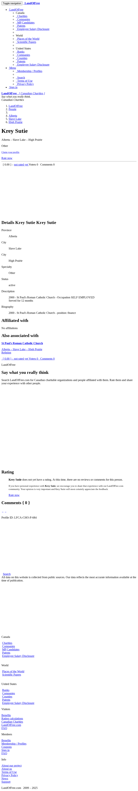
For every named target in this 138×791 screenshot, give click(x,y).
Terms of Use (24, 80)
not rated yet (21, 164)
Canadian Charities (12, 721)
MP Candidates (25, 22)
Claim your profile (10, 152)
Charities (21, 16)
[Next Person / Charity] (5, 510)
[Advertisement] (69, 191)
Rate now (6, 158)
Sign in (13, 87)
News (4, 778)
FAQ (4, 728)
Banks (20, 51)
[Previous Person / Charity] (2, 510)
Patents (20, 25)
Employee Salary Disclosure (32, 29)
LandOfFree (16, 9)
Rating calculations (12, 718)
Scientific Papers (26, 41)
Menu (12, 67)
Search (20, 77)
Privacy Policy (25, 84)
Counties (21, 58)
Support (5, 781)
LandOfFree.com (11, 724)
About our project (11, 765)
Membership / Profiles (29, 71)
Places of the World (27, 38)
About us (6, 768)
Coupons (6, 746)
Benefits (6, 715)
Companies (23, 19)
